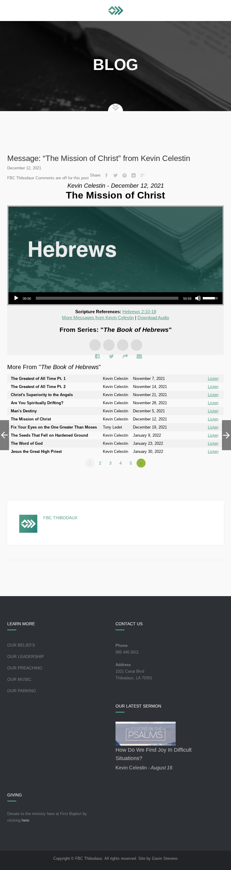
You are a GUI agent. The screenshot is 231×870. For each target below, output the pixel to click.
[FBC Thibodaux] (115, 10)
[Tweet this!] (115, 175)
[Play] (16, 298)
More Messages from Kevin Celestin (98, 317)
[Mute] (198, 298)
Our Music (19, 679)
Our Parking (21, 690)
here (25, 820)
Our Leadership (25, 656)
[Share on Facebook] (106, 175)
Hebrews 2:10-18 (139, 311)
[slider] (107, 298)
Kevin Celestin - (144, 767)
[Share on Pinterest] (124, 175)
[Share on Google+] (142, 175)
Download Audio (153, 317)
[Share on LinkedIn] (133, 175)
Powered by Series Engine (201, 480)
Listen (213, 378)
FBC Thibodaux (60, 517)
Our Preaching (24, 667)
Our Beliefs (21, 645)
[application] (115, 298)
